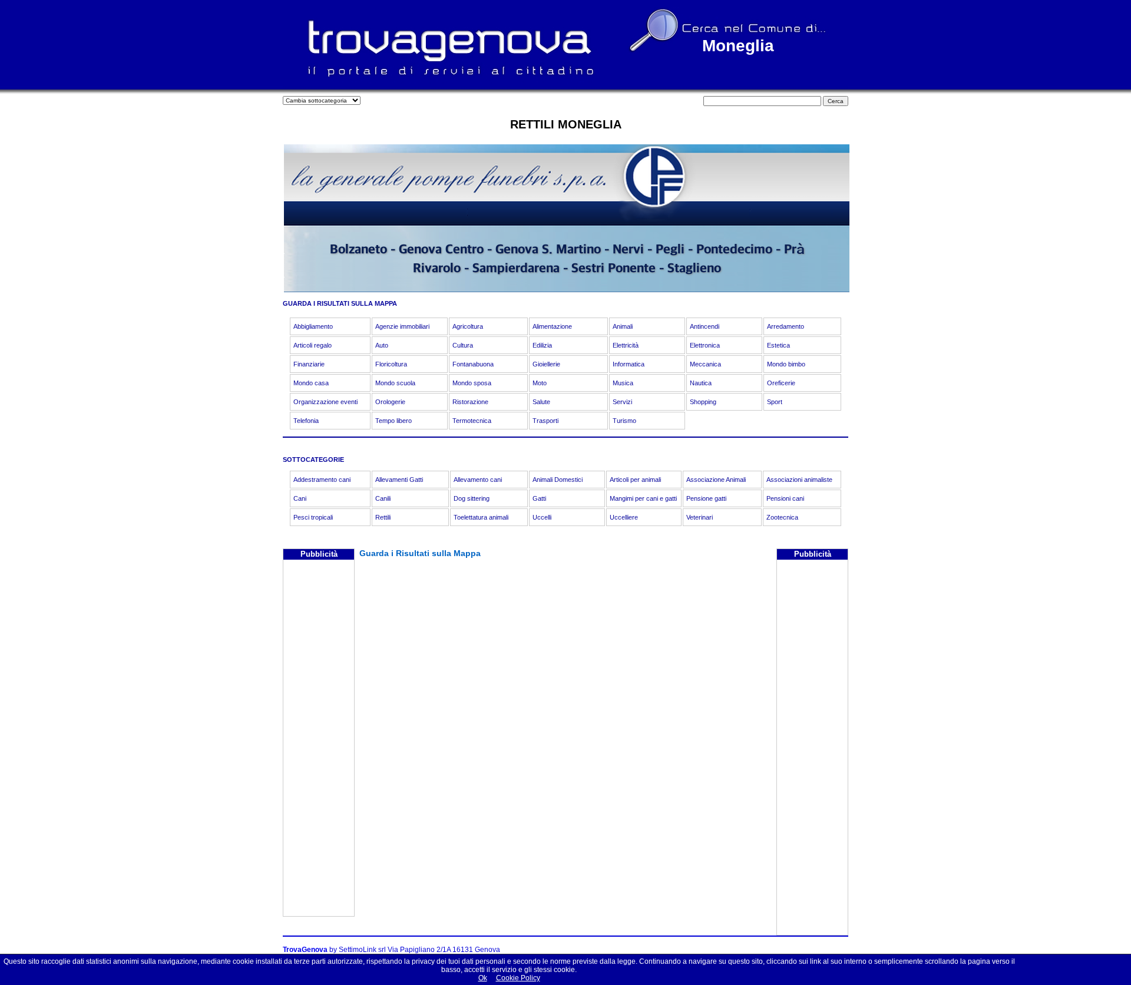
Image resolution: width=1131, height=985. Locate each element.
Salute (541, 401)
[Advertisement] (318, 739)
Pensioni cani (785, 498)
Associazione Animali (716, 479)
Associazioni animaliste (799, 479)
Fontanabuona (473, 364)
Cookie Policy (518, 978)
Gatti (539, 498)
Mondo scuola (395, 382)
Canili (383, 498)
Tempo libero (393, 420)
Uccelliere (624, 517)
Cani (299, 498)
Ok (482, 978)
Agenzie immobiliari (402, 326)
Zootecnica (782, 517)
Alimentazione (552, 326)
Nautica (701, 382)
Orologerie (390, 401)
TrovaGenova (305, 950)
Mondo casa (311, 382)
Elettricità (626, 345)
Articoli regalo (312, 345)
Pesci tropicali (313, 517)
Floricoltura (391, 364)
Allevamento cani (478, 479)
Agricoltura (467, 326)
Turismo (624, 420)
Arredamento (785, 326)
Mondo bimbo (786, 364)
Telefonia (306, 420)
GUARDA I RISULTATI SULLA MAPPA (340, 303)
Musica (623, 382)
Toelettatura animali (481, 517)
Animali (623, 326)
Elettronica (705, 345)
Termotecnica (471, 420)
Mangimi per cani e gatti (643, 498)
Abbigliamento (313, 326)
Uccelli (542, 517)
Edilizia (542, 345)
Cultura (462, 345)
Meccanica (705, 364)
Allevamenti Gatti (399, 479)
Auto (381, 345)
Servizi (622, 401)
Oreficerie (781, 382)
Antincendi (704, 326)
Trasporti (545, 420)
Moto (540, 382)
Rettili (383, 517)
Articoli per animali (635, 479)
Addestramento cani (321, 479)
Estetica (778, 345)
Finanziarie (309, 364)
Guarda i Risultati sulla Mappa (420, 553)
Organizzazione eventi (325, 401)
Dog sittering (472, 498)
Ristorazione (470, 401)
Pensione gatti (706, 498)
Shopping (703, 401)
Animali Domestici (558, 479)
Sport (774, 401)
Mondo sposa (471, 382)
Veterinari (699, 517)
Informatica (628, 364)
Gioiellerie (546, 364)
